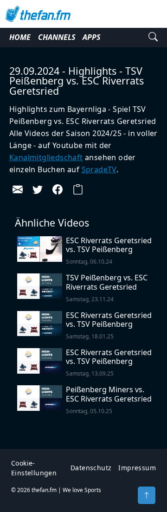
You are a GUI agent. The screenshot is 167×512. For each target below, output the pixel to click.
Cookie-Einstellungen (34, 468)
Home (20, 37)
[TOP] (146, 495)
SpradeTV (99, 169)
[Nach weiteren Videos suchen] (153, 37)
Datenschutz (91, 467)
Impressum (137, 467)
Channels (56, 37)
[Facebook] (57, 189)
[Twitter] (37, 189)
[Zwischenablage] (78, 189)
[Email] (17, 189)
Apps (91, 37)
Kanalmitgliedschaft (46, 157)
